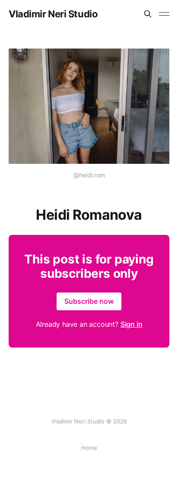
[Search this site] (147, 13)
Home (89, 447)
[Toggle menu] (164, 13)
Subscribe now (89, 301)
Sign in (132, 324)
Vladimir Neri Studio (53, 14)
